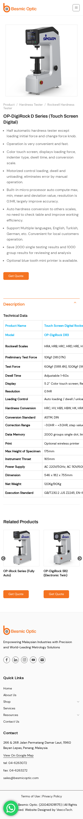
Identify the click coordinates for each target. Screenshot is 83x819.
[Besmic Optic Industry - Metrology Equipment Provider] (20, 7)
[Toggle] (75, 303)
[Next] (79, 567)
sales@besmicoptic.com (21, 778)
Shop (7, 702)
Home (7, 688)
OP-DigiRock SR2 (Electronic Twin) (56, 573)
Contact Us (11, 722)
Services (9, 708)
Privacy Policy (52, 796)
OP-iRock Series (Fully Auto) (19, 573)
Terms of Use (30, 796)
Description (14, 304)
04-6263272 (18, 770)
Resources (10, 715)
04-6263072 (17, 763)
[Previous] (3, 567)
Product (9, 105)
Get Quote (15, 276)
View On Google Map (18, 755)
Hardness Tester (31, 105)
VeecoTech (64, 810)
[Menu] (76, 7)
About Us (9, 695)
